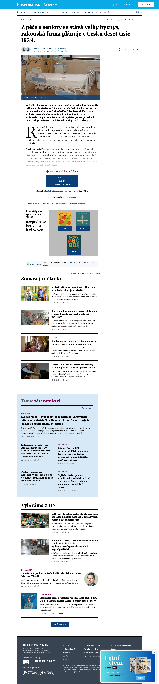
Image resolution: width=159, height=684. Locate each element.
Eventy (113, 649)
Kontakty (66, 645)
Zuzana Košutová (38, 48)
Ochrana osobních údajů (92, 645)
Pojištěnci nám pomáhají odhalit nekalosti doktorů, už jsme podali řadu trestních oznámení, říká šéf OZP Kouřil (74, 481)
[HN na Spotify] (50, 661)
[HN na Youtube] (54, 661)
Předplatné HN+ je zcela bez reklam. (88, 273)
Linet (45, 97)
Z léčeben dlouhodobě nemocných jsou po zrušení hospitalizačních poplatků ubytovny (74, 314)
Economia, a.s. (38, 648)
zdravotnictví (47, 401)
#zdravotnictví (34, 204)
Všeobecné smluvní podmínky (94, 656)
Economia (66, 652)
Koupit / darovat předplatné (121, 645)
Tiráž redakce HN (69, 649)
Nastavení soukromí (91, 652)
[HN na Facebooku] (40, 661)
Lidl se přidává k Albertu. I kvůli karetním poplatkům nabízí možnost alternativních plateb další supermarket (74, 517)
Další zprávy (59, 624)
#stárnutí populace (77, 204)
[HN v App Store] (47, 672)
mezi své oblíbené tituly (76, 262)
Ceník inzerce (68, 660)
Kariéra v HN (67, 656)
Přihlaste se (71, 197)
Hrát (65, 228)
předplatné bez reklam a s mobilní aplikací (63, 191)
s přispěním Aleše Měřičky (56, 48)
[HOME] (18, 12)
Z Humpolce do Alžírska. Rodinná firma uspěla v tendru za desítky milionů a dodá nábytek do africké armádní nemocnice (36, 451)
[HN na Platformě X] (36, 661)
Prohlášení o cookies (91, 649)
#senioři (46, 204)
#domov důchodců (59, 204)
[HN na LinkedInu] (47, 661)
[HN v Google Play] (31, 672)
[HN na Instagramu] (43, 661)
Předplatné (146, 4)
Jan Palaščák (27, 570)
